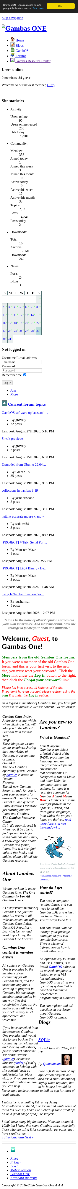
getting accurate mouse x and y (23, 516)
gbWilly (11, 775)
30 (4, 338)
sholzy (19, 1063)
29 (37, 330)
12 (21, 315)
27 (26, 330)
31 (9, 338)
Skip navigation (12, 18)
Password (8, 366)
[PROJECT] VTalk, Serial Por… (24, 542)
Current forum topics (27, 404)
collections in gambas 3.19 (20, 490)
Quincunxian (52, 1064)
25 (15, 330)
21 (32, 323)
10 (9, 315)
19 (21, 323)
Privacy (15, 1162)
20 (26, 323)
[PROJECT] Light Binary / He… (24, 568)
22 (37, 323)
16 (4, 323)
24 (9, 330)
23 (4, 330)
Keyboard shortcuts (23, 1178)
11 (15, 315)
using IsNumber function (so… (23, 594)
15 (37, 315)
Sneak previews (12, 438)
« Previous (9, 1137)
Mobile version (20, 1170)
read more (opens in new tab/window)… (55, 823)
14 (32, 315)
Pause (20, 1137)
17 (9, 323)
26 (21, 330)
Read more (38, 8)
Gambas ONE (20, 1174)
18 (15, 323)
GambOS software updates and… (25, 412)
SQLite (44, 1040)
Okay (60, 6)
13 (26, 315)
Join (13, 390)
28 (32, 330)
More (14, 394)
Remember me (12, 375)
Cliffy (51, 85)
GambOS (55, 967)
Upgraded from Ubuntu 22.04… (24, 464)
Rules (14, 1158)
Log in (14, 1166)
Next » (29, 1137)
